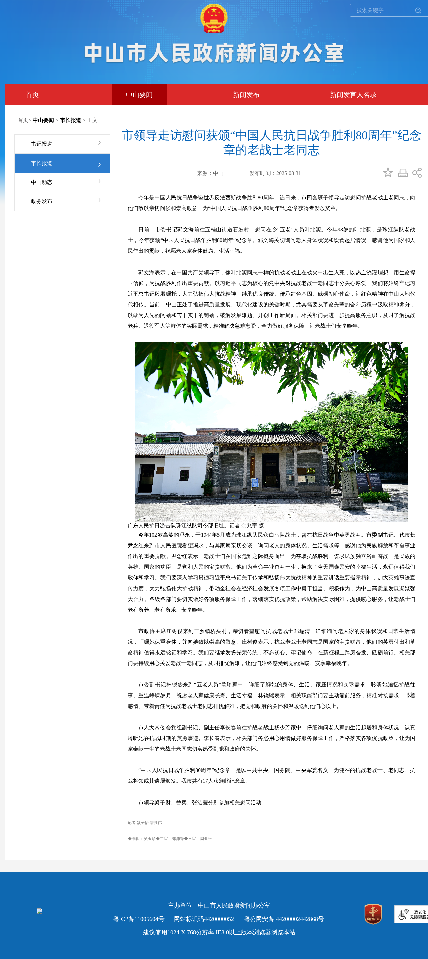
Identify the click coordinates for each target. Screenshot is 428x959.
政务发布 (41, 201)
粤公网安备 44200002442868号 (284, 919)
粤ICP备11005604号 (139, 919)
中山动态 (41, 182)
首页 (23, 120)
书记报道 (41, 144)
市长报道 (41, 163)
